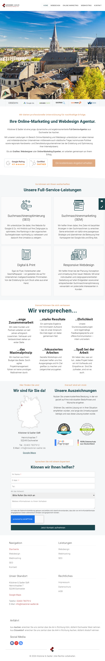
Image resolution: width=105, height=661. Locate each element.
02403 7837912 (31, 445)
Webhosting (86, 5)
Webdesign (55, 5)
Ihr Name (16, 474)
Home (45, 5)
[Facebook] (12, 643)
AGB (60, 591)
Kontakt (97, 5)
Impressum (64, 582)
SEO (11, 562)
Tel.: (13, 486)
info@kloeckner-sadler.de (33, 448)
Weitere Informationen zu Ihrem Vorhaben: (29, 501)
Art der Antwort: (17, 491)
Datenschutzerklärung (27, 510)
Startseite (14, 549)
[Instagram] (16, 643)
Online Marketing (70, 5)
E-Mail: (15, 480)
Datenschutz (64, 587)
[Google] (21, 643)
